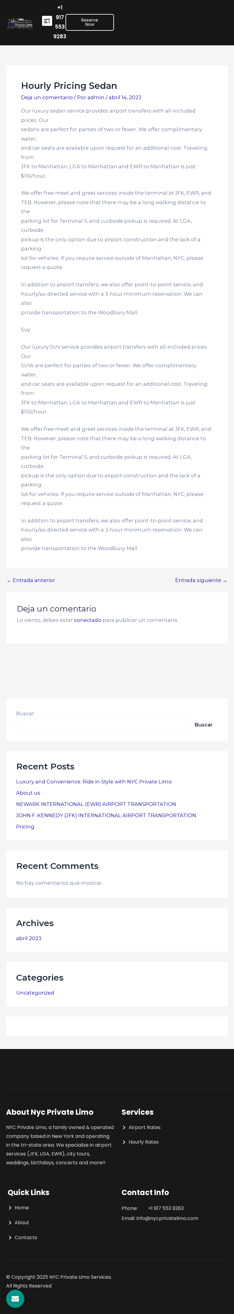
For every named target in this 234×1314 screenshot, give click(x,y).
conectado (87, 620)
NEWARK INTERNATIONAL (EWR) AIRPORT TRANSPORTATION (96, 804)
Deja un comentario (47, 97)
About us (28, 793)
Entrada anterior (31, 580)
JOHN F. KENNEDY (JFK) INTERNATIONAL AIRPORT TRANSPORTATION (106, 815)
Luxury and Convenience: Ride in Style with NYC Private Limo (94, 782)
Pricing (25, 827)
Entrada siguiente (201, 580)
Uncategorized (35, 993)
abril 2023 (28, 938)
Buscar (25, 713)
